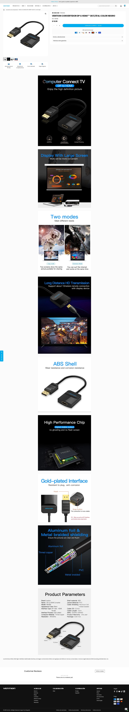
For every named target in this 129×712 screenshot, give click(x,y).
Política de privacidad (74, 710)
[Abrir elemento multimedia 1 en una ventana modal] (45, 13)
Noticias (36, 693)
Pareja (77, 691)
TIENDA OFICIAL (54, 1)
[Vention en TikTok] (122, 691)
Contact (36, 696)
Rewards (36, 702)
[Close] (1, 352)
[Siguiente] (46, 33)
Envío (98, 698)
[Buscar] (116, 6)
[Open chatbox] (126, 709)
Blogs (35, 695)
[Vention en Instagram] (117, 691)
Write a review (100, 671)
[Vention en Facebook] (114, 691)
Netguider (27, 710)
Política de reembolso (61, 710)
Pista (98, 693)
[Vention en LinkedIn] (124, 691)
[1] (4, 59)
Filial (54, 691)
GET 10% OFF (1, 357)
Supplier (77, 693)
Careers (36, 700)
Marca (35, 691)
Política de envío (97, 710)
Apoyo (98, 691)
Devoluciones (100, 696)
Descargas (99, 700)
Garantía (99, 695)
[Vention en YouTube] (119, 691)
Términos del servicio (86, 710)
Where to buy (37, 698)
